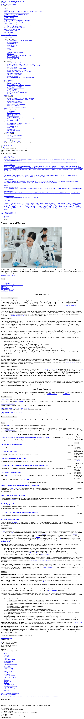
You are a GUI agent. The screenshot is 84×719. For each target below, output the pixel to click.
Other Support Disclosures (7, 289)
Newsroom (7, 674)
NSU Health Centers (9, 675)
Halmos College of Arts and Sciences (13, 26)
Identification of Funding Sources (9, 298)
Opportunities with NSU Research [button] (13, 160)
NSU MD (9, 93)
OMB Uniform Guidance (34, 553)
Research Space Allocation (14, 124)
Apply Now (13, 35)
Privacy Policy (20, 696)
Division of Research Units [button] (11, 187)
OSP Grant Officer (70, 362)
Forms (2, 422)
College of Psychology (10, 19)
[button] (12, 141)
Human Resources (8, 668)
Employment (7, 662)
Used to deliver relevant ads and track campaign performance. (17, 715)
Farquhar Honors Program (14, 101)
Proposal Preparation (6, 318)
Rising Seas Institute (12, 76)
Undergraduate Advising (10, 686)
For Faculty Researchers (13, 83)
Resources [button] (6, 108)
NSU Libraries (11, 129)
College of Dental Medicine (11, 16)
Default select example (6, 651)
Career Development (9, 659)
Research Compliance (13, 120)
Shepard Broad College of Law (12, 29)
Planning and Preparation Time (8, 378)
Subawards (4, 571)
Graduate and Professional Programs (16, 107)
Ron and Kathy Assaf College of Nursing (14, 27)
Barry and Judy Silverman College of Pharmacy (16, 13)
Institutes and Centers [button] (9, 60)
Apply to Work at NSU (13, 58)
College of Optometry (9, 17)
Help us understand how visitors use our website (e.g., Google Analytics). (20, 712)
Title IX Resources (9, 684)
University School (8, 32)
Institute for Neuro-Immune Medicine (17, 70)
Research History (11, 43)
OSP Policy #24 (15, 522)
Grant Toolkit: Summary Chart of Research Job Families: (15, 408)
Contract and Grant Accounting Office (40, 560)
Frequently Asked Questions (8, 275)
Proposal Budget (5, 356)
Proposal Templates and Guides (8, 417)
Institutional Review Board (14, 114)
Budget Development (6, 396)
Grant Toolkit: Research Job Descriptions (11, 412)
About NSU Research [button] (9, 157)
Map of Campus (8, 672)
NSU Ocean (10, 54)
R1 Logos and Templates (73, 193)
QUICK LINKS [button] (5, 5)
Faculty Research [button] (8, 80)
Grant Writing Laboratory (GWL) (16, 315)
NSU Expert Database (13, 126)
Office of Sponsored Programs (15, 117)
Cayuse (8, 425)
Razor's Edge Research (13, 105)
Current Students (8, 661)
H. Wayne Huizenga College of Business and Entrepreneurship (20, 24)
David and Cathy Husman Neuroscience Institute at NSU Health (24, 65)
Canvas (6, 8)
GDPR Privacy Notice (30, 696)
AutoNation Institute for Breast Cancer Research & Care (21, 62)
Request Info (6, 35)
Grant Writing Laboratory (13, 113)
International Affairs (9, 670)
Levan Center (10, 127)
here (33, 419)
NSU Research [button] (8, 37)
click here (26, 479)
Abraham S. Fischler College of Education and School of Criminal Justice (23, 11)
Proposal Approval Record (51, 369)
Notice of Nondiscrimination (51, 696)
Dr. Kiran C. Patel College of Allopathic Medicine (17, 20)
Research (6, 680)
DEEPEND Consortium (13, 67)
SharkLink (6, 10)
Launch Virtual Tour (14, 693)
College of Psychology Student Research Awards (20, 99)
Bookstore (6, 656)
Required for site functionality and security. (12, 708)
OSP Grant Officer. (46, 581)
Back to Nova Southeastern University (14, 1)
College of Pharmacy (12, 89)
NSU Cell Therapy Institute (14, 74)
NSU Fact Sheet (5, 288)
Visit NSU (6, 690)
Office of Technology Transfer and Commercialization (21, 119)
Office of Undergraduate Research (16, 104)
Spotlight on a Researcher (14, 138)
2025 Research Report (13, 42)
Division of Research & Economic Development (19, 40)
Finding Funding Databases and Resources (67, 305)
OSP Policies (66, 394)
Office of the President (10, 677)
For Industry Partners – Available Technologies (19, 55)
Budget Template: (5, 399)
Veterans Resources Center (11, 689)
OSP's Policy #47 (15, 488)
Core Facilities (11, 46)
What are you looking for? (11, 142)
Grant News (10, 136)
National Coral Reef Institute (14, 73)
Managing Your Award (6, 528)
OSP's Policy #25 (14, 499)
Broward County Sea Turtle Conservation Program (20, 64)
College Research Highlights (14, 135)
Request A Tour (5, 693)
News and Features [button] (9, 132)
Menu (2, 279)
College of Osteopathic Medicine (15, 88)
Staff (8, 48)
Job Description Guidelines (8, 404)
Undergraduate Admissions (11, 30)
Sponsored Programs (9, 217)
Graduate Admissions (9, 23)
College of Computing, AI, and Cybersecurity (16, 14)
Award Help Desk (5, 283)
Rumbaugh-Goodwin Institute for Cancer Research (20, 77)
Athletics (6, 655)
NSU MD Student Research (14, 102)
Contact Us (10, 49)
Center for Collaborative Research (16, 52)
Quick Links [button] (7, 200)
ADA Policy (40, 696)
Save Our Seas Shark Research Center (17, 79)
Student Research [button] (8, 95)
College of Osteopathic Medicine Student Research (20, 98)
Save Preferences (5, 717)
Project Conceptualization (7, 308)
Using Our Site (11, 696)
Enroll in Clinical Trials (13, 57)
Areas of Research (12, 45)
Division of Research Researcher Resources (18, 123)
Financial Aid (7, 667)
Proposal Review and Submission (9, 366)
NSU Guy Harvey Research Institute (16, 68)
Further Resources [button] (8, 191)
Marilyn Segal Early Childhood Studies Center (19, 71)
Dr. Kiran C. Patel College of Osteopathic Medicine (17, 22)
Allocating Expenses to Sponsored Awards (12, 285)
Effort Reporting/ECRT (7, 291)
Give (2, 35)
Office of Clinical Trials (13, 116)
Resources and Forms (6, 282)
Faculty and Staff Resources (11, 664)
